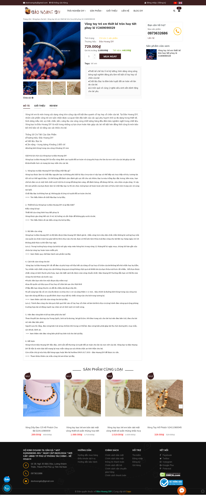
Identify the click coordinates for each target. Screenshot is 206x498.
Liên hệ (125, 11)
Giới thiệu (111, 11)
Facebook (167, 455)
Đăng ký (162, 3)
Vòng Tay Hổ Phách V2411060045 (164, 427)
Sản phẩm (95, 11)
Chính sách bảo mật (114, 455)
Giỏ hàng (136, 465)
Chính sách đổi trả (113, 465)
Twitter (165, 458)
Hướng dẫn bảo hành (87, 462)
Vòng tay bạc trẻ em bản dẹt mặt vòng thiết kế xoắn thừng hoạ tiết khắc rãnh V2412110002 (82, 430)
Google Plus (168, 465)
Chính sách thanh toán (115, 475)
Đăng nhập (152, 3)
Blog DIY (138, 11)
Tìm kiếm (136, 455)
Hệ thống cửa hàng (59, 3)
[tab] (26, 106)
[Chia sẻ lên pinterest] (32, 98)
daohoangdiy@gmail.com (37, 3)
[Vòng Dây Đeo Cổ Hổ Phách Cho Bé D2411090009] (41, 398)
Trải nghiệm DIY (76, 11)
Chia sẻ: (27, 98)
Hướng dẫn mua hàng (88, 455)
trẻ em (94, 63)
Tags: (87, 63)
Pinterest (166, 468)
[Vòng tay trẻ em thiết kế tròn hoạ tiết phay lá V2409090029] (151, 54)
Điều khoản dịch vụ (87, 458)
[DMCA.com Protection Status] (170, 474)
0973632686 (158, 33)
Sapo (128, 491)
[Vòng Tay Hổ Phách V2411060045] (164, 398)
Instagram (167, 462)
